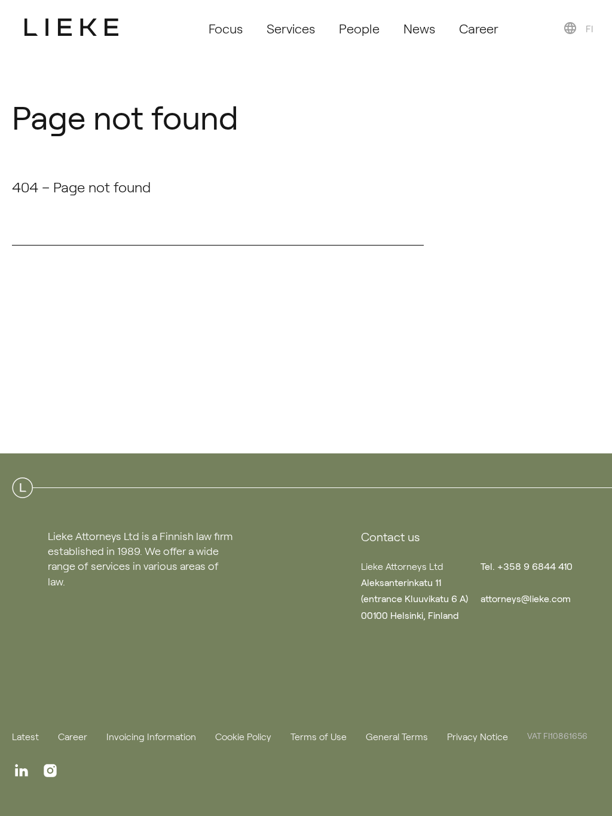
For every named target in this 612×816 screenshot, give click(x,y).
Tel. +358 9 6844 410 (527, 565)
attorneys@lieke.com (526, 598)
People (359, 27)
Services (291, 27)
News (419, 27)
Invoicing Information (151, 736)
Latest (25, 736)
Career (478, 27)
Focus (226, 27)
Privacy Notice (477, 736)
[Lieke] (71, 27)
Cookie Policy (243, 736)
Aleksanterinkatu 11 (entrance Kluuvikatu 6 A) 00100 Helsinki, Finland (414, 598)
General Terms (397, 736)
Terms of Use (318, 736)
